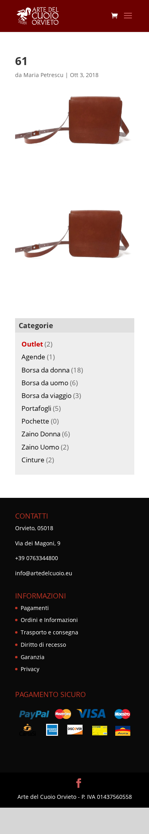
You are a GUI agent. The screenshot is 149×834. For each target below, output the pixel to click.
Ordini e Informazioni (49, 620)
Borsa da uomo (44, 382)
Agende (33, 356)
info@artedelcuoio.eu (43, 573)
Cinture (33, 459)
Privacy (30, 669)
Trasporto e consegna (49, 632)
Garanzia (33, 657)
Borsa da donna (45, 369)
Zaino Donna (40, 433)
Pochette (35, 421)
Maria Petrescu (43, 75)
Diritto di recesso (43, 644)
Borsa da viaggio (46, 395)
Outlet (32, 344)
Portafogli (36, 408)
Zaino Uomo (40, 447)
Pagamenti (35, 608)
